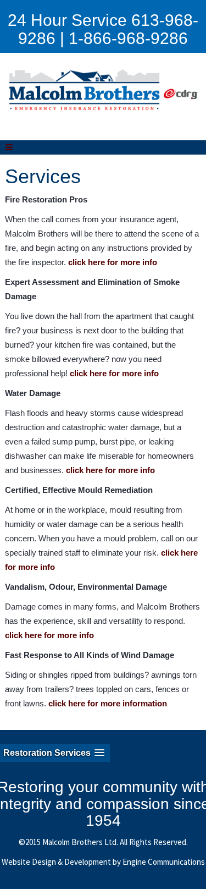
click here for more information (107, 703)
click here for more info (112, 262)
